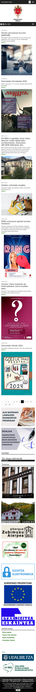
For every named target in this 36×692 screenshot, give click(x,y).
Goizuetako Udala (6, 2)
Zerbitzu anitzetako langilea (13, 185)
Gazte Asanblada (8, 637)
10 (31, 401)
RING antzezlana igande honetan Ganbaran (16, 222)
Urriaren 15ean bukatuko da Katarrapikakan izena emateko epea (14, 286)
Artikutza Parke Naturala (18, 495)
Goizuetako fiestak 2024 (12, 345)
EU (6, 24)
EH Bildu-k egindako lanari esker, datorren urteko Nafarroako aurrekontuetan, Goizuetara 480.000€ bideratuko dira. (15, 141)
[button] (4, 482)
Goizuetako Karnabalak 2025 (14, 81)
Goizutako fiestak (8, 640)
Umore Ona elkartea (9, 635)
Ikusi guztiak (5, 460)
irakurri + (3, 42)
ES (9, 24)
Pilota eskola (6, 632)
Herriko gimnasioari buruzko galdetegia (13, 33)
